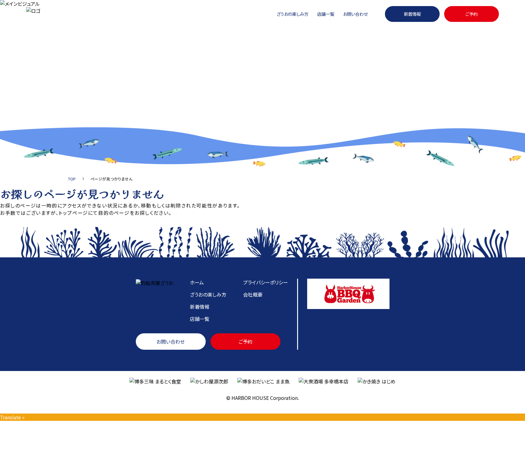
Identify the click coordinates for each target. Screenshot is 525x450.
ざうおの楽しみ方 (292, 14)
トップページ (73, 212)
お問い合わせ (355, 14)
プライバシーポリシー (265, 282)
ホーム (197, 282)
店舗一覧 (325, 14)
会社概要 (252, 294)
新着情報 (412, 14)
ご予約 (471, 14)
